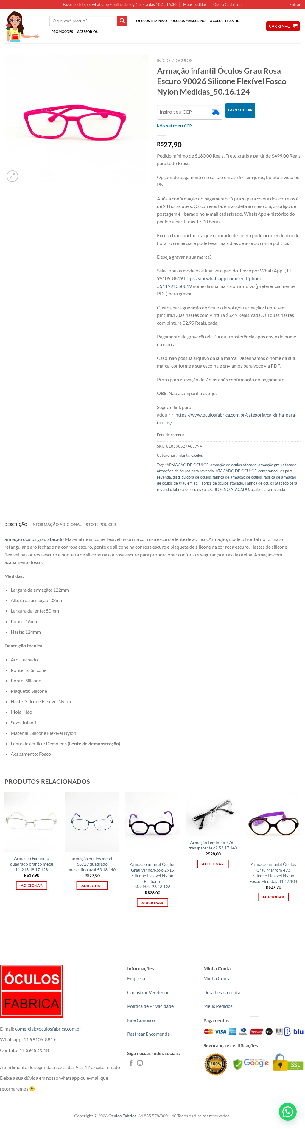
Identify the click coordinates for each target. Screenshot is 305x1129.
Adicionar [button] (32, 885)
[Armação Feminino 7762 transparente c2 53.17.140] (213, 814)
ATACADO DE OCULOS (236, 470)
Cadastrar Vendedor (148, 992)
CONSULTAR (240, 109)
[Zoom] (12, 176)
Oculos (184, 60)
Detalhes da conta (221, 992)
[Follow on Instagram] (140, 1063)
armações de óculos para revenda (185, 470)
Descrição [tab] (15, 524)
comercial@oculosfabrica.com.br (48, 1028)
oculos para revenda (268, 489)
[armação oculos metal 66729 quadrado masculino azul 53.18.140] (92, 822)
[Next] (300, 855)
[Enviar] (122, 21)
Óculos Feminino (151, 21)
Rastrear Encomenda (148, 1034)
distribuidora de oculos (192, 477)
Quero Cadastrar (227, 4)
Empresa (136, 978)
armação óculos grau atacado (34, 539)
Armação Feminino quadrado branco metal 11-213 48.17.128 (31, 864)
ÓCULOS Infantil (224, 21)
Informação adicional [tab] (56, 524)
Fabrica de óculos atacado (221, 483)
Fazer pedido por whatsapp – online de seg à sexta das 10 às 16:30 (120, 4)
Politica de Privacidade (150, 1006)
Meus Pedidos (218, 1006)
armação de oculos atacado (233, 464)
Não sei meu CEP (174, 126)
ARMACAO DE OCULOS (187, 464)
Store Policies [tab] (101, 524)
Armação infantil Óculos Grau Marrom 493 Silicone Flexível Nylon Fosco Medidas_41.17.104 (273, 872)
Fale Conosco (141, 1020)
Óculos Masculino (188, 21)
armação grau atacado (277, 464)
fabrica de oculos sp (189, 489)
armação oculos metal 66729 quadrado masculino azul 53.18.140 (92, 864)
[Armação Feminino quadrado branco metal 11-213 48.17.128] (31, 822)
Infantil (183, 455)
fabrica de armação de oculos (237, 477)
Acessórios (87, 31)
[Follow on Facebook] (131, 1063)
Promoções (62, 31)
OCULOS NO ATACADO (228, 489)
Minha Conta (217, 978)
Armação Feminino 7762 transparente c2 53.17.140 (213, 845)
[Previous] (4, 855)
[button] (288, 1112)
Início (163, 60)
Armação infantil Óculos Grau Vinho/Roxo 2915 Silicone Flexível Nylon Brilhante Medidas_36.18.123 (152, 875)
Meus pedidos (195, 4)
